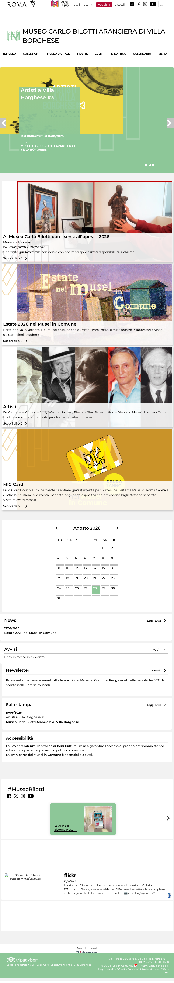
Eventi (100, 53)
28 (95, 588)
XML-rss (165, 971)
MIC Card (13, 484)
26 (77, 588)
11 (67, 568)
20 (86, 578)
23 (113, 578)
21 (94, 578)
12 (76, 568)
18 (67, 578)
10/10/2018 (115, 887)
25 (67, 588)
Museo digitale (58, 53)
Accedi (120, 4)
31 (58, 598)
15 (103, 568)
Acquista (104, 4)
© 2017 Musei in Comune (116, 965)
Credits (122, 969)
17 (58, 578)
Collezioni (31, 53)
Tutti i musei (80, 4)
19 (76, 578)
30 (113, 588)
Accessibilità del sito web (144, 969)
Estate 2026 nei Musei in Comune (39, 324)
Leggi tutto (154, 620)
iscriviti (156, 670)
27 (85, 588)
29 (104, 588)
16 (112, 568)
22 (103, 578)
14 (94, 568)
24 (59, 588)
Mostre (82, 53)
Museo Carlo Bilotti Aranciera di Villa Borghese (62, 964)
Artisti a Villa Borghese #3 (37, 93)
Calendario (142, 53)
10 (58, 568)
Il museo (9, 53)
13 (85, 568)
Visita (162, 53)
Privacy (142, 965)
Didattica (118, 53)
